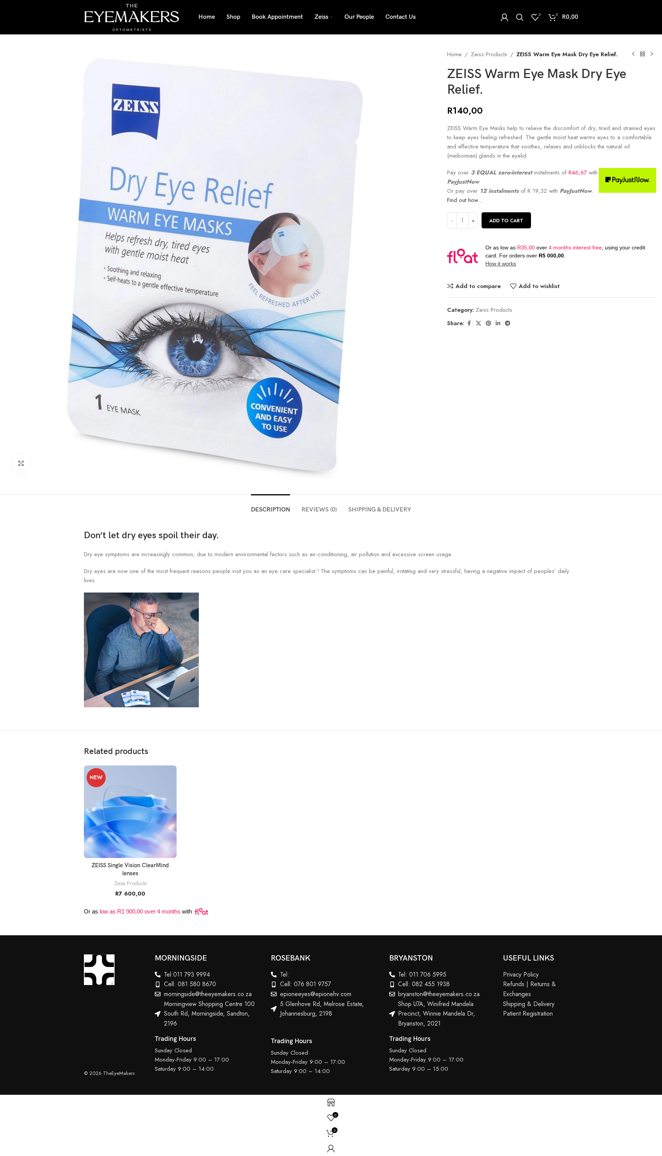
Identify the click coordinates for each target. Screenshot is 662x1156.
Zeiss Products (489, 54)
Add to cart (506, 220)
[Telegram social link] (508, 323)
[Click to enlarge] (21, 463)
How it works (500, 264)
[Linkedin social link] (498, 323)
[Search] (520, 17)
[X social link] (478, 323)
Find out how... (464, 200)
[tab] (270, 506)
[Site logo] (131, 16)
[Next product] (651, 54)
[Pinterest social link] (488, 323)
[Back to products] (642, 54)
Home (454, 54)
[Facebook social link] (469, 323)
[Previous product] (633, 54)
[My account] (504, 17)
